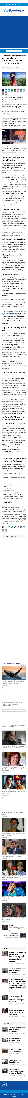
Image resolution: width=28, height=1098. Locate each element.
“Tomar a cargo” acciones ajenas (15, 1039)
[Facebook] (6, 4)
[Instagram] (18, 4)
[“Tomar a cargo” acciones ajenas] (5, 1040)
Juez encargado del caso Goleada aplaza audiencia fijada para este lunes (17, 998)
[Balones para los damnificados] (5, 1061)
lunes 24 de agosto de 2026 (17, 963)
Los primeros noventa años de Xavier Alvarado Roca (17, 970)
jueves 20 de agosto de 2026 (17, 1064)
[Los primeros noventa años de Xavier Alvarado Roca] (5, 970)
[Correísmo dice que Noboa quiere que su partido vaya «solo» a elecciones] (5, 1010)
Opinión (6, 1023)
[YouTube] (15, 4)
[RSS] (21, 4)
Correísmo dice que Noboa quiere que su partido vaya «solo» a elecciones (16, 1011)
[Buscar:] (14, 50)
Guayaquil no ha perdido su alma (15, 1050)
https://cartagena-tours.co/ (9, 382)
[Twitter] (9, 4)
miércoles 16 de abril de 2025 (11, 67)
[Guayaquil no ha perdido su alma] (5, 1051)
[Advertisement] (14, 34)
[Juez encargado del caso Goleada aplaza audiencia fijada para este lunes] (5, 997)
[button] (26, 17)
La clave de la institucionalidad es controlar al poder (16, 1071)
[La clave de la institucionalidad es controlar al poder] (5, 1070)
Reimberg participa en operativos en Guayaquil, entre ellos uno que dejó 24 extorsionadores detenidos (17, 956)
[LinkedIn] (12, 4)
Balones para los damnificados (15, 1061)
